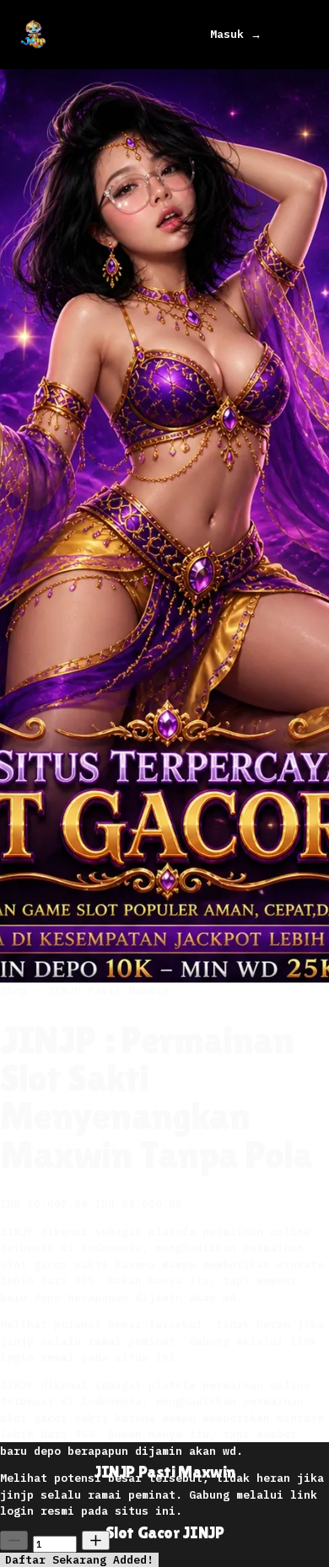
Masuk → (236, 34)
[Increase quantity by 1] (96, 1540)
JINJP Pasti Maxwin (108, 990)
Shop (17, 990)
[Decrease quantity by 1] (14, 1540)
